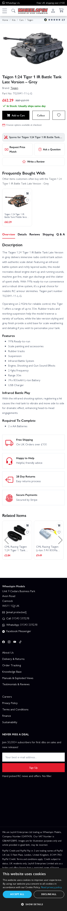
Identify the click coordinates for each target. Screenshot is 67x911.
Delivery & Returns (13, 659)
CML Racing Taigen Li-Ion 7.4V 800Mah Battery (47, 548)
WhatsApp (13, 3)
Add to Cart (18, 115)
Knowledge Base (12, 671)
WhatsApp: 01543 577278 (21, 625)
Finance (6, 716)
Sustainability (9, 722)
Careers (7, 696)
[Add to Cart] (27, 193)
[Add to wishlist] (58, 115)
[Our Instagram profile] (9, 641)
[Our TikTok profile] (20, 641)
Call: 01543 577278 (17, 618)
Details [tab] (22, 234)
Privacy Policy (10, 703)
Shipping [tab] (48, 234)
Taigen (14, 88)
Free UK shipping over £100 (51, 3)
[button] (4, 10)
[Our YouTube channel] (14, 641)
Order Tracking (11, 665)
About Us (8, 652)
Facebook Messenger (18, 631)
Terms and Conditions (15, 709)
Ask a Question (52, 149)
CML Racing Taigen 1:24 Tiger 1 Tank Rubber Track (15, 548)
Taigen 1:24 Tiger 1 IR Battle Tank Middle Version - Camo (16, 216)
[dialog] (33, 889)
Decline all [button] (48, 894)
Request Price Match (17, 149)
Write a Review (36, 161)
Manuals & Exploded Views (17, 678)
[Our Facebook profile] (3, 641)
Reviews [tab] (34, 234)
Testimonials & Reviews (16, 684)
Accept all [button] (17, 894)
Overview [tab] (8, 234)
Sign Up (33, 767)
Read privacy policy (51, 887)
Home (5, 20)
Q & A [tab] (60, 234)
